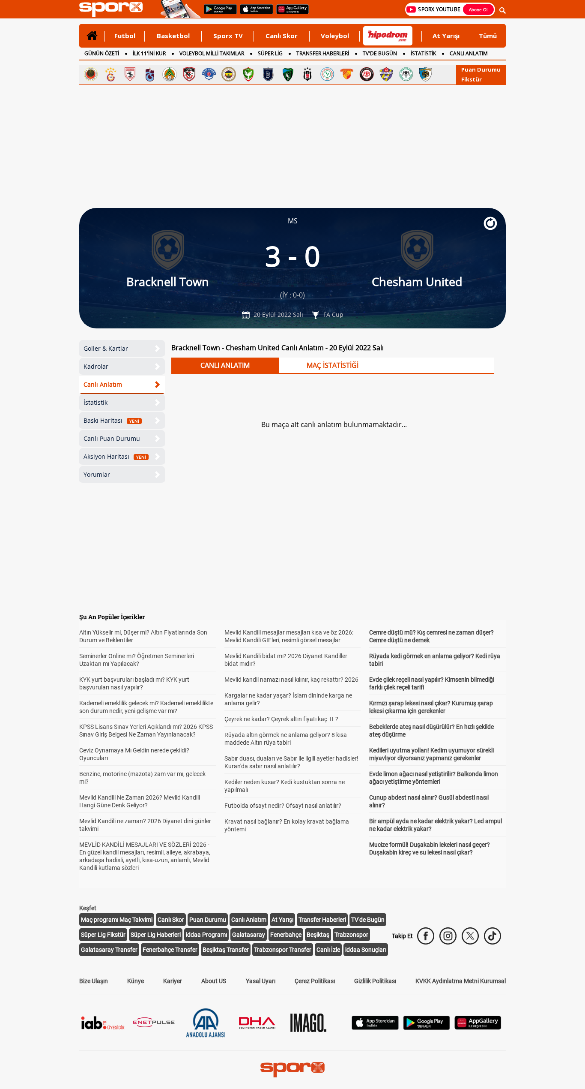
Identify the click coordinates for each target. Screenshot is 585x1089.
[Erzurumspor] (425, 74)
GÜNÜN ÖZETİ (101, 53)
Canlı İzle (328, 949)
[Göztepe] (347, 74)
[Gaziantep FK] (189, 74)
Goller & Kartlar (106, 348)
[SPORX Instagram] (448, 936)
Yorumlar (97, 474)
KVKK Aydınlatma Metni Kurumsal (460, 981)
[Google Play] (426, 1027)
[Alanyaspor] (169, 74)
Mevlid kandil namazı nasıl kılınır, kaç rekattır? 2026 (291, 679)
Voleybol (335, 35)
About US (213, 981)
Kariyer (172, 981)
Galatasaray (248, 934)
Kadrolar (96, 366)
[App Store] (375, 1027)
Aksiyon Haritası (115, 456)
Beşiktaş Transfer (226, 949)
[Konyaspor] (406, 74)
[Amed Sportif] (248, 74)
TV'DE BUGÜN (380, 53)
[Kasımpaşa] (209, 74)
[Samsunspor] (130, 74)
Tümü (488, 35)
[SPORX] (292, 1069)
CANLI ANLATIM (469, 53)
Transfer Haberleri (322, 919)
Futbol (124, 35)
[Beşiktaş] (307, 74)
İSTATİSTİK (423, 53)
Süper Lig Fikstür (103, 934)
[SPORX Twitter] (470, 936)
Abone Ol (478, 9)
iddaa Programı (206, 934)
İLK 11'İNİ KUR (149, 53)
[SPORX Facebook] (425, 936)
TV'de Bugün (368, 919)
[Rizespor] (327, 74)
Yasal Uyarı (260, 981)
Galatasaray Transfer (109, 949)
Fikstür (471, 79)
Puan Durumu (481, 69)
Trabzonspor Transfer (282, 949)
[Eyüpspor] (386, 74)
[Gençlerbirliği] (91, 74)
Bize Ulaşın (93, 981)
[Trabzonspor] (150, 74)
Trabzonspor (351, 934)
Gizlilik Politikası (375, 981)
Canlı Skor (282, 35)
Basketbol (173, 35)
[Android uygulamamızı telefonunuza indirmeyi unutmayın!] (217, 13)
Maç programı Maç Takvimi (116, 919)
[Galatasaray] (110, 74)
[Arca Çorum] (366, 74)
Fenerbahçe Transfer (170, 949)
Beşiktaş (318, 934)
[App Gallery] (477, 1027)
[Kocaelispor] (288, 74)
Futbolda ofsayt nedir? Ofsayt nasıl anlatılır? (282, 805)
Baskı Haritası (111, 420)
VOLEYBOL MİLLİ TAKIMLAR (211, 53)
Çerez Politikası (315, 981)
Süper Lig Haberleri (156, 934)
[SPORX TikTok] (492, 936)
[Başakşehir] (268, 74)
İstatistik (95, 402)
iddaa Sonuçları (365, 949)
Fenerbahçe (285, 934)
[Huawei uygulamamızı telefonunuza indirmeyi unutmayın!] (290, 13)
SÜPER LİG (270, 53)
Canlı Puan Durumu (112, 438)
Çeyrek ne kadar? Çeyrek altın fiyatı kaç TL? (281, 719)
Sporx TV (228, 35)
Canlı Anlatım (103, 384)
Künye (135, 981)
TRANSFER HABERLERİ (322, 53)
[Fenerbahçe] (228, 74)
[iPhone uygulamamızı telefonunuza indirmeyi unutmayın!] (253, 13)
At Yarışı (446, 35)
